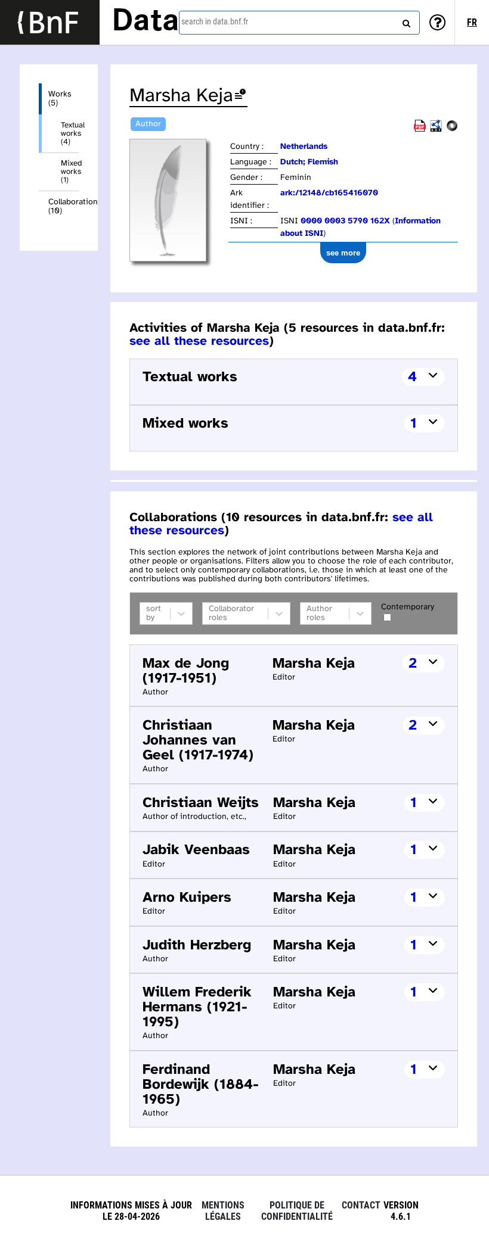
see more (343, 252)
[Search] (405, 21)
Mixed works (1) (70, 171)
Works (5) (60, 99)
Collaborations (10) (63, 207)
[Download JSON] (452, 129)
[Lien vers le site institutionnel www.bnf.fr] (50, 22)
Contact (361, 1205)
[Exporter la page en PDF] (420, 129)
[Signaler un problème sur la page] (240, 96)
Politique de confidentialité (297, 1211)
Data (145, 22)
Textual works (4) (70, 133)
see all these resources (199, 341)
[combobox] (299, 23)
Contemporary (407, 607)
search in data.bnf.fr (214, 21)
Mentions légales (223, 1211)
